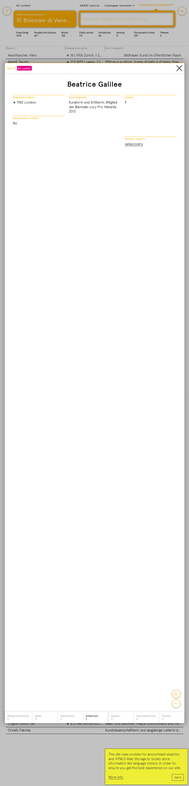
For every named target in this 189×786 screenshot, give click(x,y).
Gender (129, 97)
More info (116, 777)
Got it (177, 777)
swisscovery (134, 144)
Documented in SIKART (26, 118)
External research (135, 139)
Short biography (78, 97)
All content (24, 68)
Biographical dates (23, 97)
